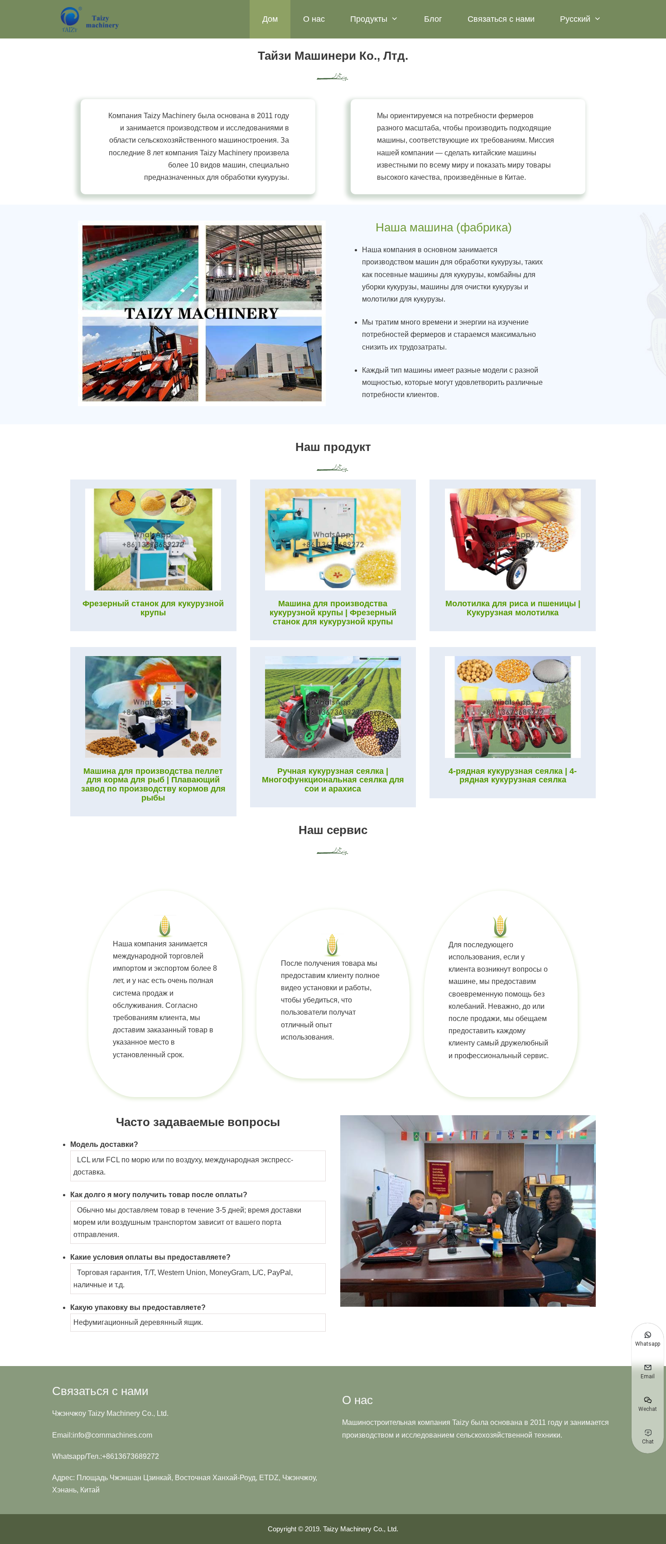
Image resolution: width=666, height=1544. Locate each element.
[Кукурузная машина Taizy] (90, 19)
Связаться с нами (501, 19)
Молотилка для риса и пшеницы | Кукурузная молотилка (512, 608)
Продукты (368, 19)
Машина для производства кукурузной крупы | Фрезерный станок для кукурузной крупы (333, 612)
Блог (433, 19)
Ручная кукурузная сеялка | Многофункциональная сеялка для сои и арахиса (333, 780)
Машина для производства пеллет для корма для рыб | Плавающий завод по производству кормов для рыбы (153, 784)
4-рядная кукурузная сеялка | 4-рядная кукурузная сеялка (513, 776)
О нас (314, 19)
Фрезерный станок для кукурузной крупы (153, 608)
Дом (270, 19)
